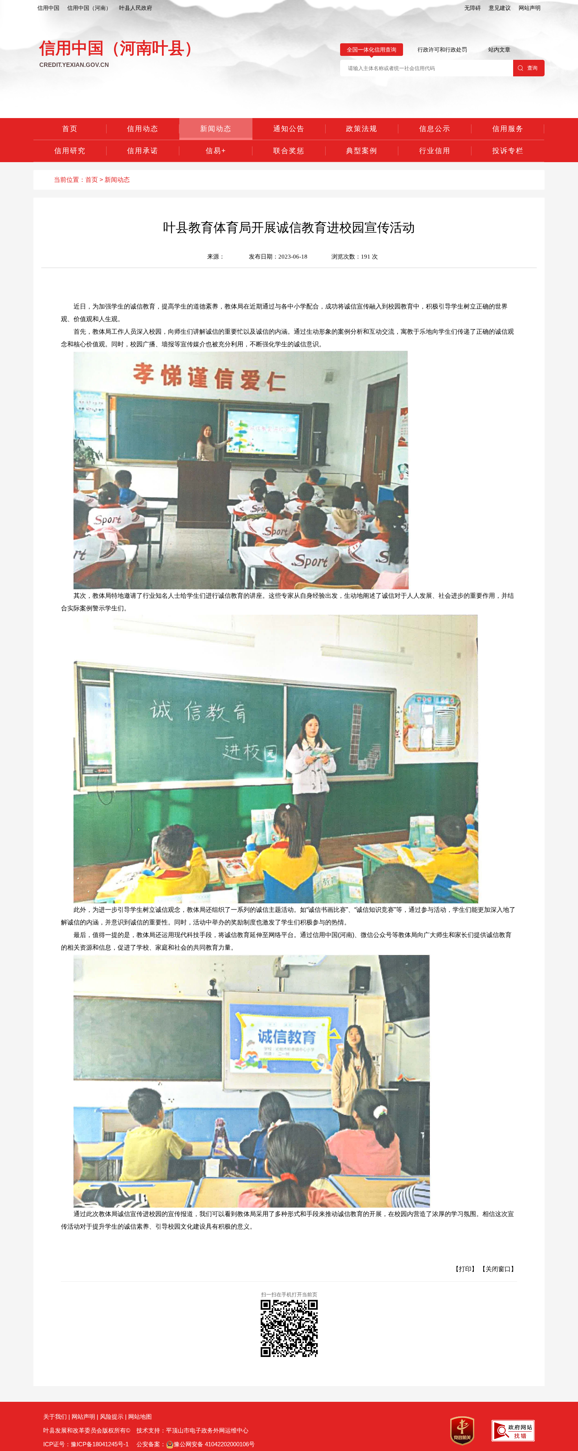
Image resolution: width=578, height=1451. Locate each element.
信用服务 (508, 129)
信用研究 (70, 151)
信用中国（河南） (89, 8)
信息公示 (435, 129)
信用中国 (48, 8)
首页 (70, 129)
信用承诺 (142, 151)
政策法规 (361, 129)
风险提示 (111, 1416)
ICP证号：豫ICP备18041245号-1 (86, 1444)
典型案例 (361, 151)
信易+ (216, 151)
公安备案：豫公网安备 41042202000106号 (195, 1444)
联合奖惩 (289, 151)
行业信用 (435, 151)
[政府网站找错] (513, 1430)
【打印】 (465, 1269)
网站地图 (140, 1416)
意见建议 (500, 8)
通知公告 (289, 129)
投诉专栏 (508, 151)
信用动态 (142, 129)
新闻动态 (216, 129)
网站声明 (530, 8)
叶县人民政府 (135, 8)
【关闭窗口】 (498, 1269)
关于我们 (55, 1416)
